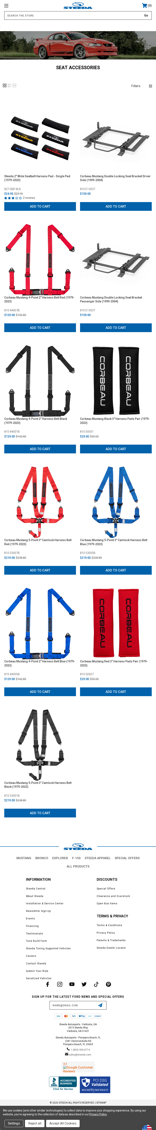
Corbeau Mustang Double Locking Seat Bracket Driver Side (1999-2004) (115, 178)
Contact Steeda (36, 963)
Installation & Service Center (45, 903)
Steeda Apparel (98, 858)
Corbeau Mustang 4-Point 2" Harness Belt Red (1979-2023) (39, 299)
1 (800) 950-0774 (80, 1049)
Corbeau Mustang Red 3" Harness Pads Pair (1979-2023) (114, 663)
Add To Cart (40, 206)
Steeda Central (36, 888)
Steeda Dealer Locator (111, 947)
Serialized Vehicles (39, 978)
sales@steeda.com (80, 1054)
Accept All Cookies (62, 1123)
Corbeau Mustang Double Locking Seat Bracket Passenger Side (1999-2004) (111, 299)
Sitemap (101, 1102)
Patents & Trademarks (111, 940)
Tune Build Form (36, 941)
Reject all (34, 1123)
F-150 (76, 858)
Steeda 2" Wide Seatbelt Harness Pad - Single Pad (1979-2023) (37, 178)
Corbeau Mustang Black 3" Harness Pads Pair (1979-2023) (115, 420)
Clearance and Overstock (113, 896)
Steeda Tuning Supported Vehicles (48, 948)
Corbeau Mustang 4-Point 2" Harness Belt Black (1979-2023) (35, 420)
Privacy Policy (106, 932)
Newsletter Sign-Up (38, 911)
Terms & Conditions (109, 925)
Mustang (23, 858)
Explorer (60, 858)
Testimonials (34, 933)
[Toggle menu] (19, 5)
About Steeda (34, 896)
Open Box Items (107, 903)
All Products (78, 866)
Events (30, 918)
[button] (4, 87)
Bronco (41, 858)
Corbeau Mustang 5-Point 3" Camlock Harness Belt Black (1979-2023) (38, 785)
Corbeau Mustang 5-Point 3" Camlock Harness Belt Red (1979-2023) (38, 542)
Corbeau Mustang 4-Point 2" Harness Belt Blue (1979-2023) (39, 663)
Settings (14, 1123)
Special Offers (127, 858)
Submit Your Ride (37, 971)
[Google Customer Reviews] (78, 1066)
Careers (31, 956)
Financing (32, 926)
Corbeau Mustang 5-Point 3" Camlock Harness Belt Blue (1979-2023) (113, 542)
